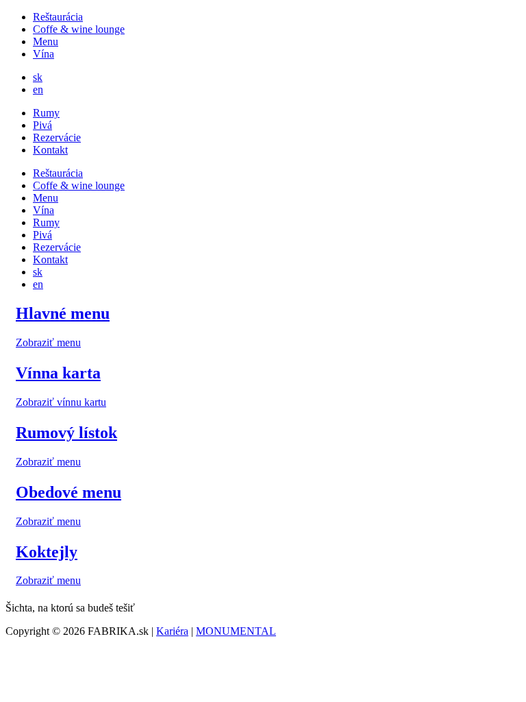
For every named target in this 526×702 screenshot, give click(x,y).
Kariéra (172, 631)
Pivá (42, 125)
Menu (45, 41)
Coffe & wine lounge (79, 29)
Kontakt (50, 150)
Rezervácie (57, 137)
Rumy (46, 113)
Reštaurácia (58, 17)
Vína (43, 54)
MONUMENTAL (236, 631)
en (38, 89)
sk (37, 77)
